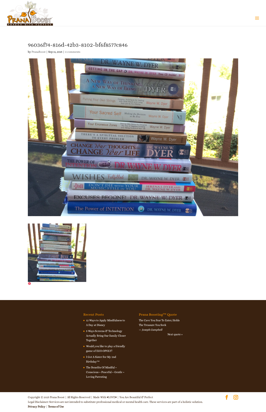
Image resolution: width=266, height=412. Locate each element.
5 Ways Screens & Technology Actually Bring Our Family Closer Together (106, 335)
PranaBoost (39, 51)
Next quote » (175, 334)
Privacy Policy (36, 406)
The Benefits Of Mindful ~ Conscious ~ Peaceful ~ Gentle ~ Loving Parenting (105, 372)
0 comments (72, 51)
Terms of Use (56, 406)
